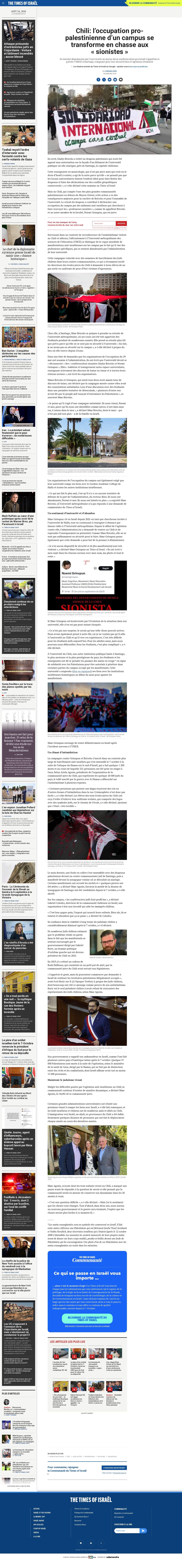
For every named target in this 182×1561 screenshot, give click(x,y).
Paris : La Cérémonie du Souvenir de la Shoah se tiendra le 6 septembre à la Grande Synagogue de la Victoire (17, 892)
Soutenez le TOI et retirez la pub (169, 3)
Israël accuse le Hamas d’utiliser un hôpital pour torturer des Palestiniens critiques (16, 205)
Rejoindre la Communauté (143, 3)
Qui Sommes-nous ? (81, 1517)
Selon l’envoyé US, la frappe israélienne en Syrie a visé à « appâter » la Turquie (78, 1400)
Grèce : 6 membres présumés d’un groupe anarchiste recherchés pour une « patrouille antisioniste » (16, 559)
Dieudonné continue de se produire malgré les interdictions (18, 604)
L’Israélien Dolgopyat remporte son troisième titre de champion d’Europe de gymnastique (24, 1425)
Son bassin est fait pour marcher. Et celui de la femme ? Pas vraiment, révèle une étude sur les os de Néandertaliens (18, 742)
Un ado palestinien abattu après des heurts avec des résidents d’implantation (18, 114)
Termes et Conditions (81, 1509)
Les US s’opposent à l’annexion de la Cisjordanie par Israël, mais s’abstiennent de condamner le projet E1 (17, 1329)
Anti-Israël (101, 1456)
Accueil (36, 1509)
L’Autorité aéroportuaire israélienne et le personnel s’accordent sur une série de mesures (16, 379)
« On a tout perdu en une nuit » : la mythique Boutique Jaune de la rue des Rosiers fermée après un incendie (60, 1401)
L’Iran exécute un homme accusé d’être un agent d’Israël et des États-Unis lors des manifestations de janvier (16, 460)
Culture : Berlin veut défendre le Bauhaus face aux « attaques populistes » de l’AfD (14, 569)
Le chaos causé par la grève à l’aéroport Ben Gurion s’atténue (14, 388)
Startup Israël (39, 1529)
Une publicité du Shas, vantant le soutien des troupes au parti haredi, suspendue (16, 833)
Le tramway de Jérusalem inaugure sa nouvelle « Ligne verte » (94, 1366)
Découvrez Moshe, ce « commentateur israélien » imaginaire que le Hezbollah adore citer (15, 1410)
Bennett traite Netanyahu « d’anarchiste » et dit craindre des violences (16, 843)
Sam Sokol (8, 816)
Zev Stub (20, 754)
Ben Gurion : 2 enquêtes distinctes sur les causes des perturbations (18, 353)
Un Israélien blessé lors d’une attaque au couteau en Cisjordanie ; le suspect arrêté (18, 84)
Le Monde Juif (39, 1517)
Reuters (9, 1338)
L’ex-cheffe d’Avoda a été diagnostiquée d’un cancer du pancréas (18, 945)
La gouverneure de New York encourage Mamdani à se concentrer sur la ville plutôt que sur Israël (16, 1289)
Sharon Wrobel (9, 359)
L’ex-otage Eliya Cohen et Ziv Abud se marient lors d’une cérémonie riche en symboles (113, 1366)
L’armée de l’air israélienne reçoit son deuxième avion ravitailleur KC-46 (60, 1366)
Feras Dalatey (24, 264)
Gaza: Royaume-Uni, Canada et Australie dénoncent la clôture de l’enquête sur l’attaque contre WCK (15, 195)
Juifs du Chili (77, 1456)
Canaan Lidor (111, 71)
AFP (5, 441)
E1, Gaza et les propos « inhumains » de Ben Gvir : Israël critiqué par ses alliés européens (18, 1371)
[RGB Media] (93, 1557)
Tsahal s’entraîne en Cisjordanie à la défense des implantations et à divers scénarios (96, 1399)
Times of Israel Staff (23, 359)
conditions (117, 227)
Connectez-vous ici (119, 1473)
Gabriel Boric (112, 1456)
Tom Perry (14, 264)
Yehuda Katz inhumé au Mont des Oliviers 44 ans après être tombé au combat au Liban (16, 1097)
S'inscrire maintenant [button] (114, 1468)
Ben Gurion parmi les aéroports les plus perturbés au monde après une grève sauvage (16, 397)
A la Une (36, 1537)
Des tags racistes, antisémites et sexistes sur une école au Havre (17, 650)
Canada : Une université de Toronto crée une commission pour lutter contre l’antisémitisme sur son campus (18, 630)
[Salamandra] (112, 1557)
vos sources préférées (139, 67)
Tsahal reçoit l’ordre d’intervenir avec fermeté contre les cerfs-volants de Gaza (17, 154)
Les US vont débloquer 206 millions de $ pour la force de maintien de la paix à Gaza (16, 216)
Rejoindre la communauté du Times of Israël (87, 1319)
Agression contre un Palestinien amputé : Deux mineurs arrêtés (18, 93)
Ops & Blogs (38, 1525)
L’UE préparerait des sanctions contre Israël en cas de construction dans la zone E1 (16, 1361)
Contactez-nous (80, 1525)
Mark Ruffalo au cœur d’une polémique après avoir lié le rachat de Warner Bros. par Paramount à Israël (18, 520)
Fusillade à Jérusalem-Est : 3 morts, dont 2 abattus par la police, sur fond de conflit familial (18, 1204)
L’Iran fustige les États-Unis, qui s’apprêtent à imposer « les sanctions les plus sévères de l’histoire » (14, 472)
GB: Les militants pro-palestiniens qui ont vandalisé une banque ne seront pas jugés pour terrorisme (23, 1467)
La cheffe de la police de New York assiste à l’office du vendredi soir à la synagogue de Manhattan (17, 1265)
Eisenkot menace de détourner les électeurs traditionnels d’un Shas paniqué (113, 1400)
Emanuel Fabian (9, 163)
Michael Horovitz (21, 1429)
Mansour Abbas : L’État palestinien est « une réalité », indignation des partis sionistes (15, 853)
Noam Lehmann (23, 61)
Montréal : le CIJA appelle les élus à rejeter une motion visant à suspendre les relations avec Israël (16, 549)
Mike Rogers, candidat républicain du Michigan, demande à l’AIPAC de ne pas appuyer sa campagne (23, 1439)
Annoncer (77, 1521)
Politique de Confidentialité (83, 1513)
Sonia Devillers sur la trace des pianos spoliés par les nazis (17, 687)
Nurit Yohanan (11, 61)
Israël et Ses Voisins (57, 1456)
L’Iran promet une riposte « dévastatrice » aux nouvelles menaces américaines (14, 483)
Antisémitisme (90, 1456)
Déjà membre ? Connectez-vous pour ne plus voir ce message (87, 1326)
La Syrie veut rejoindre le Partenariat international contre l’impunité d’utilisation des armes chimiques (18, 317)
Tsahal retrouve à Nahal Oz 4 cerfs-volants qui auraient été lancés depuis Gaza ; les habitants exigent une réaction (16, 184)
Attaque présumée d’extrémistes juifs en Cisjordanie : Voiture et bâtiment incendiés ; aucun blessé (18, 50)
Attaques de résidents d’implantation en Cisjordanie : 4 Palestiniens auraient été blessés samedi (17, 103)
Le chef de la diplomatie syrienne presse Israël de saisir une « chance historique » (18, 254)
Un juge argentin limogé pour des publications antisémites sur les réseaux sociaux (17, 641)
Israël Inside (38, 1521)
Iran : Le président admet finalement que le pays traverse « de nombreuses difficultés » (17, 434)
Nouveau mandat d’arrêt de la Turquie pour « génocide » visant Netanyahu (19, 308)
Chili (68, 1456)
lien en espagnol (82, 671)
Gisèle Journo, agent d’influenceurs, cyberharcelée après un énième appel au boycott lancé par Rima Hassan (18, 1140)
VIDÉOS (36, 1533)
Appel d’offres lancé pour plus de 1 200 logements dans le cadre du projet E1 (18, 1381)
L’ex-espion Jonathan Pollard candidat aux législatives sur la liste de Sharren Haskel (18, 810)
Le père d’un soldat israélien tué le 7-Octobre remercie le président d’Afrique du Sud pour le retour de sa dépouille (78, 1368)
